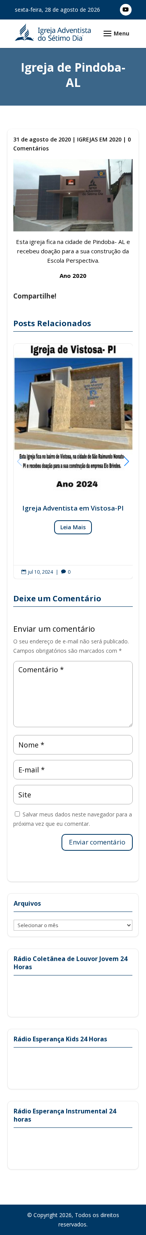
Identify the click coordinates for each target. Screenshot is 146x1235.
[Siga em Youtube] (126, 10)
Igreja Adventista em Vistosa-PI (73, 461)
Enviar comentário (97, 841)
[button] (126, 461)
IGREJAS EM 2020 (99, 139)
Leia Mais (73, 527)
